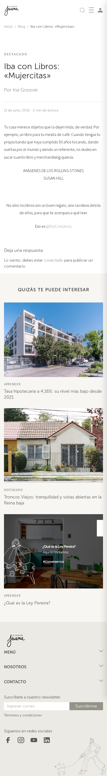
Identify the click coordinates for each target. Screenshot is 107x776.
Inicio (8, 26)
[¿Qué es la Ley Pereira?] (53, 551)
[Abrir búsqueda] (82, 10)
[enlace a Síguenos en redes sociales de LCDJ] (8, 739)
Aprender (12, 384)
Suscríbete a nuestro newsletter (32, 697)
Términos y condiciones (23, 715)
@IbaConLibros (58, 226)
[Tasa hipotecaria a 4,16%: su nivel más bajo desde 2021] (53, 339)
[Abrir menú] (91, 9)
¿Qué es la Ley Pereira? (27, 603)
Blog (21, 26)
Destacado (15, 54)
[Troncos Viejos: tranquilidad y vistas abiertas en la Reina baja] (53, 445)
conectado (53, 260)
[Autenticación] (100, 9)
